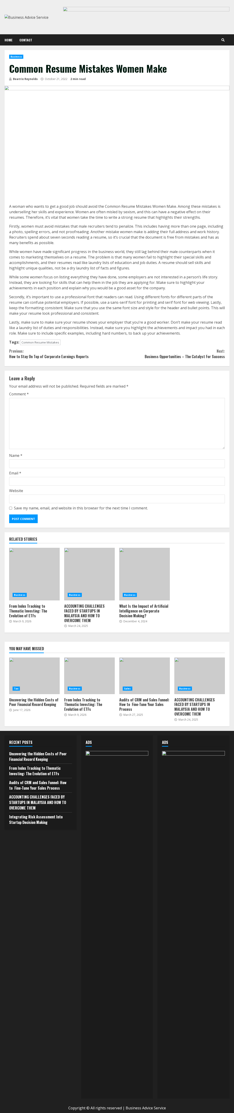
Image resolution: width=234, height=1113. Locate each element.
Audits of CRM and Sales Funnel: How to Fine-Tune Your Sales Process (144, 676)
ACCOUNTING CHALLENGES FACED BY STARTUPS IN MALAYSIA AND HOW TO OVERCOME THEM (89, 574)
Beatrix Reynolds (25, 79)
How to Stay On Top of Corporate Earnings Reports (49, 353)
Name (15, 455)
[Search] (223, 40)
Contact (25, 39)
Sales (127, 688)
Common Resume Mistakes (40, 342)
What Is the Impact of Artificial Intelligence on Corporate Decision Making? (144, 574)
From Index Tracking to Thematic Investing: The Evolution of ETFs (34, 574)
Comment (19, 394)
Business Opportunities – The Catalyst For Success (185, 353)
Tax (16, 688)
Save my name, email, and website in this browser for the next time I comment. (81, 508)
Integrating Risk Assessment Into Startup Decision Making (36, 819)
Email (15, 473)
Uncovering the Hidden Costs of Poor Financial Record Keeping (34, 676)
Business (16, 56)
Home (9, 39)
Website (16, 490)
